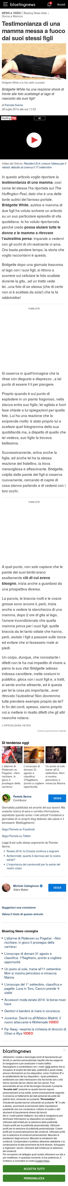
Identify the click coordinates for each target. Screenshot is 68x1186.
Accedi (61, 4)
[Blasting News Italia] (22, 4)
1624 (47, 1066)
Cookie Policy (42, 1160)
